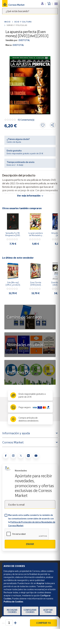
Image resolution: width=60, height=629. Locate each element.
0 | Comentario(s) (26, 120)
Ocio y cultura (23, 22)
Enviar (30, 544)
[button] (15, 622)
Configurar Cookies (30, 611)
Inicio (7, 22)
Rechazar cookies (12, 611)
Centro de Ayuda (14, 142)
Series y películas (17, 25)
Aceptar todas (48, 611)
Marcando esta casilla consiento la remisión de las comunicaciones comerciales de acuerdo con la (31, 520)
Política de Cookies (13, 601)
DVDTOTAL (24, 40)
